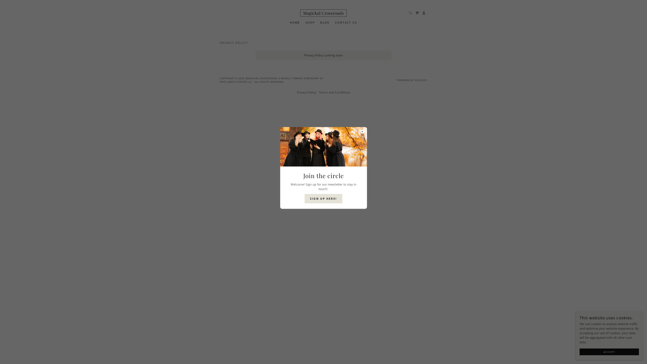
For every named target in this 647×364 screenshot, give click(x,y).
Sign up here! (323, 199)
